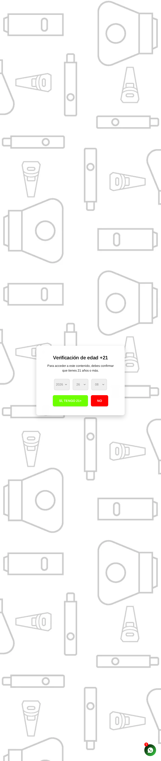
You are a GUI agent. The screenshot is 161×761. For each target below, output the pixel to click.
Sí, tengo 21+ (70, 400)
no (99, 400)
